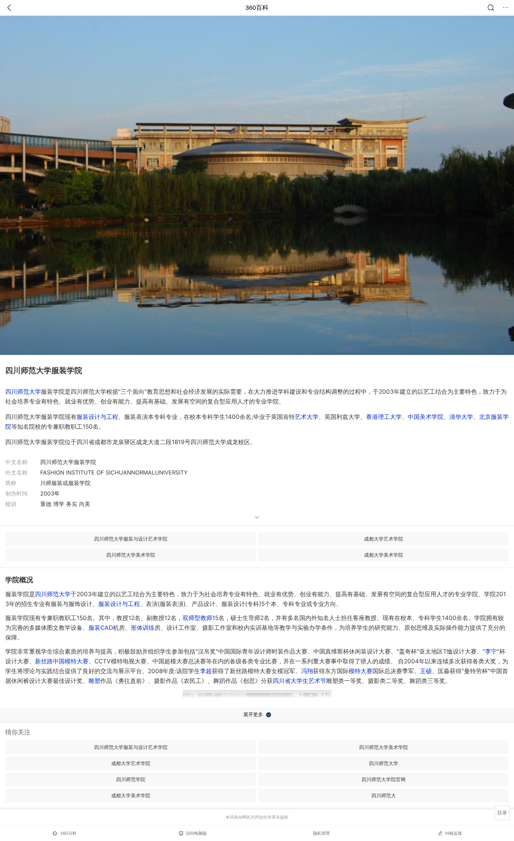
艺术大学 (307, 416)
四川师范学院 (130, 779)
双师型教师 (197, 617)
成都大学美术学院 (383, 555)
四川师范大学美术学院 (130, 555)
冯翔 (307, 671)
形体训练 (143, 627)
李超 (206, 671)
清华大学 (461, 416)
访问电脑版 (196, 833)
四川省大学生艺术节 (299, 680)
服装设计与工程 (97, 416)
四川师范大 (383, 795)
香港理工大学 (384, 416)
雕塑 (94, 680)
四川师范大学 (23, 391)
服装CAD (100, 627)
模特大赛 (360, 671)
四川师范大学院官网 (384, 779)
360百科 (257, 7)
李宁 (491, 651)
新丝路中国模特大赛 (61, 661)
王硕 (426, 671)
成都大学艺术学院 (383, 539)
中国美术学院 (425, 416)
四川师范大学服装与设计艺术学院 (130, 539)
